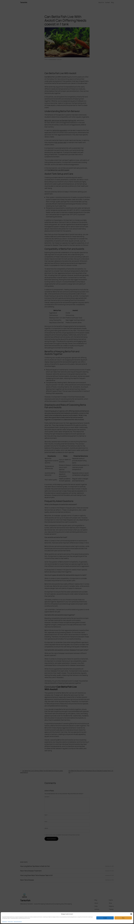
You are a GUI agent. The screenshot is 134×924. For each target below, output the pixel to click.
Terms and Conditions (18, 921)
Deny (123, 917)
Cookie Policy (4, 921)
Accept (105, 917)
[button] (131, 914)
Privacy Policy (10, 921)
